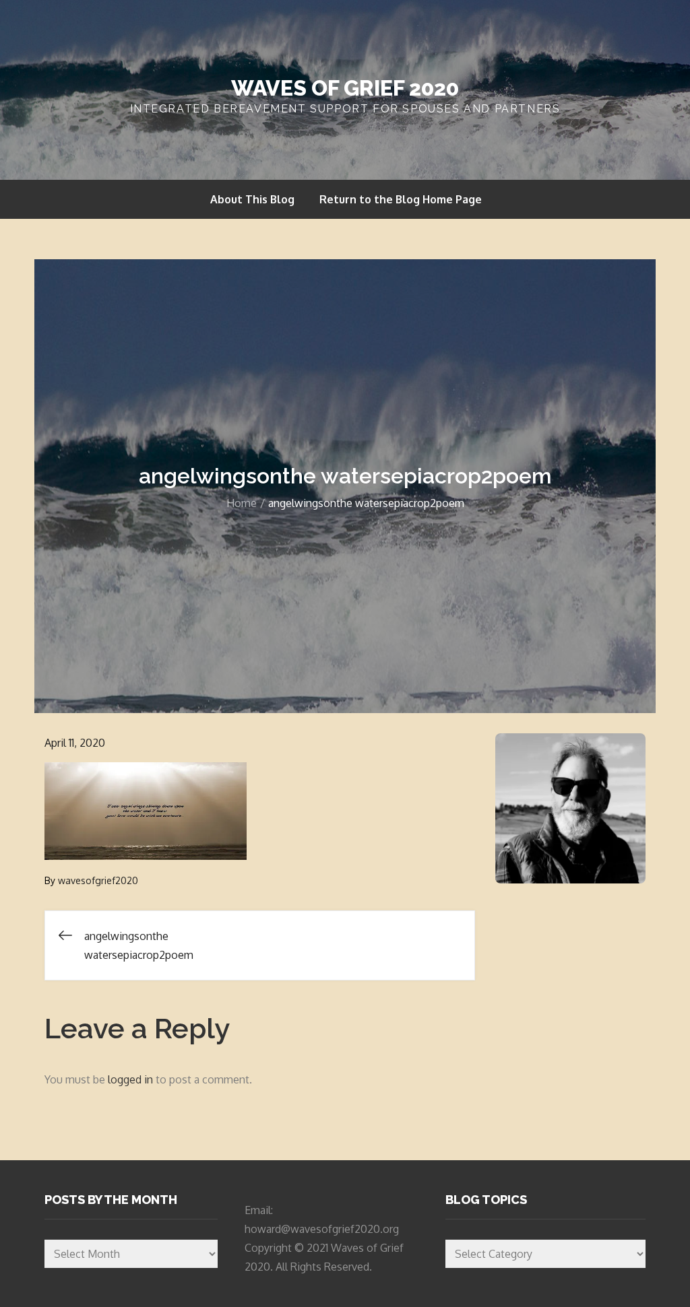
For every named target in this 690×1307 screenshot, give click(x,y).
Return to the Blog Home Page (400, 199)
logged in (130, 1079)
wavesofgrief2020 (98, 880)
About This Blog (252, 199)
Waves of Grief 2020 (345, 87)
